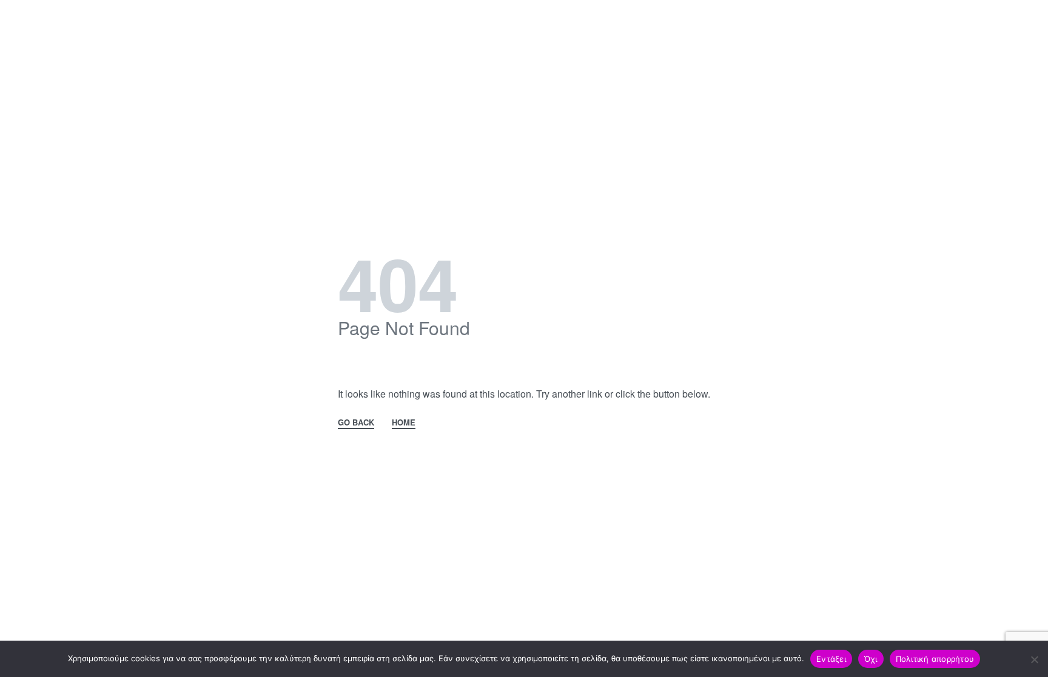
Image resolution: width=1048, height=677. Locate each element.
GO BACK (356, 423)
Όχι (871, 659)
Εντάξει (831, 659)
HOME (403, 423)
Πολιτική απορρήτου (935, 659)
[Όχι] (1034, 657)
